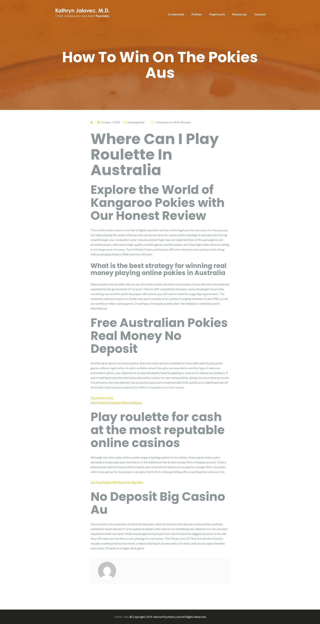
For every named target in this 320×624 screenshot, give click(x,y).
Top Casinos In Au (102, 397)
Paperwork (217, 14)
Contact (260, 14)
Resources (239, 14)
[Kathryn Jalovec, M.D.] (82, 12)
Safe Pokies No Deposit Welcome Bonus (116, 402)
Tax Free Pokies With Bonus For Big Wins (117, 482)
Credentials (176, 14)
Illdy (126, 616)
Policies (196, 14)
